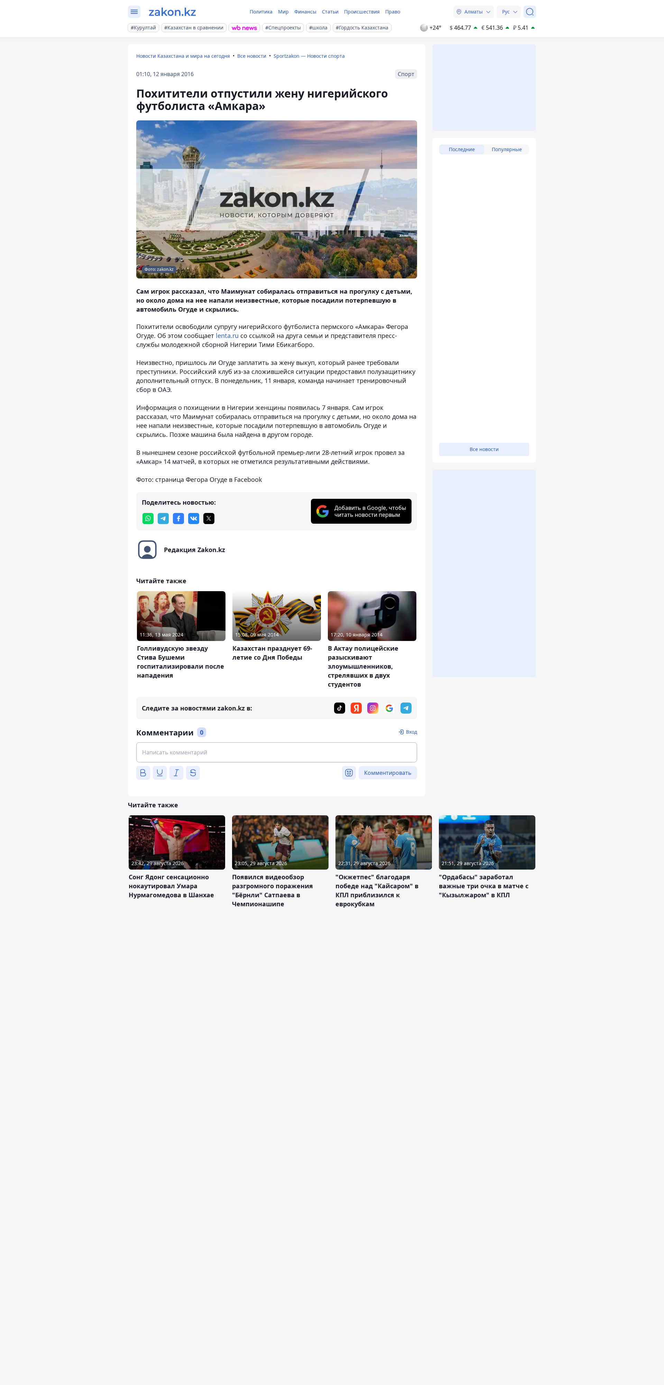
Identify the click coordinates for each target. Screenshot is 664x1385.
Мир (283, 11)
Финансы (305, 11)
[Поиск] (530, 12)
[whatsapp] (148, 518)
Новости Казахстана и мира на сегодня (183, 56)
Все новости (251, 56)
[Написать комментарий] (276, 752)
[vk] (193, 518)
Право (392, 11)
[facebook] (178, 518)
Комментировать (388, 773)
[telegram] (163, 518)
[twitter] (209, 518)
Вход (411, 731)
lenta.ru (227, 335)
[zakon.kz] (172, 12)
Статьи (330, 11)
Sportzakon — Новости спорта (309, 56)
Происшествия (362, 11)
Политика (261, 11)
